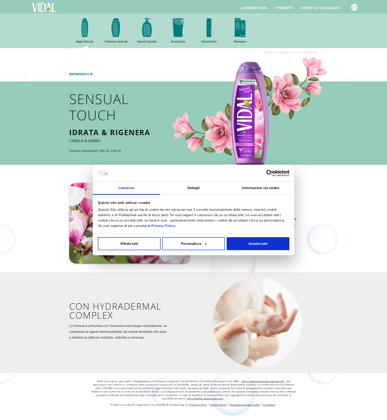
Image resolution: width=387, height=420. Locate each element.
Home (268, 52)
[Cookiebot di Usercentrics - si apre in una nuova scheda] (269, 173)
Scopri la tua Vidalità (320, 8)
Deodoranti (209, 41)
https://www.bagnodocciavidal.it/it (262, 381)
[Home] (44, 7)
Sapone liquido (147, 41)
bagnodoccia (285, 52)
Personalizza (191, 243)
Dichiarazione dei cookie (245, 404)
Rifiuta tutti (129, 243)
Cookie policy (218, 404)
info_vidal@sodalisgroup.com (205, 398)
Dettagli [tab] (193, 188)
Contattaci (269, 404)
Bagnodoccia (84, 41)
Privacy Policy (163, 226)
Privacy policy (197, 404)
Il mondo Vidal (254, 8)
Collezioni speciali (115, 41)
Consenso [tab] (126, 188)
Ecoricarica (178, 41)
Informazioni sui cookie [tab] (260, 188)
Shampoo (240, 41)
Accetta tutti (257, 243)
